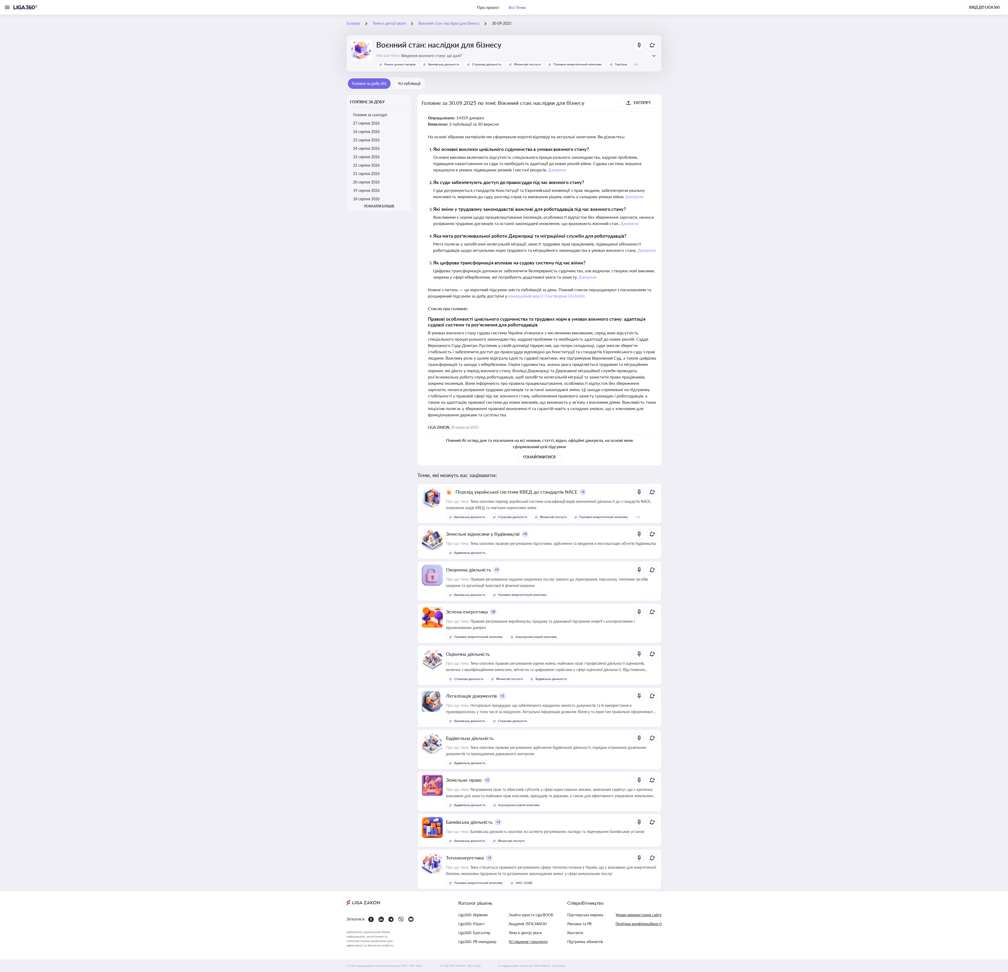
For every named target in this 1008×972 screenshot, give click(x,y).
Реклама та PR (579, 924)
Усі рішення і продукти (528, 941)
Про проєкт (488, 7)
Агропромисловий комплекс (536, 637)
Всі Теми (517, 7)
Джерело (557, 169)
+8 (493, 612)
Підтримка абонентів (585, 941)
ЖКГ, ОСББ (524, 883)
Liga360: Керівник (473, 915)
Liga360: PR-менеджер (477, 941)
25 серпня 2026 (366, 140)
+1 (583, 492)
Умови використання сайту (639, 915)
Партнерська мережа (585, 915)
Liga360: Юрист (471, 924)
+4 (525, 534)
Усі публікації (409, 83)
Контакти (575, 932)
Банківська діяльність (443, 64)
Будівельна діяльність (470, 553)
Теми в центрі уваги (525, 932)
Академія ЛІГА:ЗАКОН (528, 924)
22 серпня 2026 (366, 165)
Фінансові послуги (527, 64)
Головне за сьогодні (370, 114)
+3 (498, 822)
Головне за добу (367, 102)
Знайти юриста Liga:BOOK (531, 915)
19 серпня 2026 (366, 190)
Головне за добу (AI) (369, 83)
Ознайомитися (539, 457)
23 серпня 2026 (366, 157)
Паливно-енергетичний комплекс (577, 64)
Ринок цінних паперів (400, 64)
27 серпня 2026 (366, 123)
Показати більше (379, 206)
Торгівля (621, 64)
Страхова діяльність (486, 64)
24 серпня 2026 (366, 148)
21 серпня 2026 (366, 173)
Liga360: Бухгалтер (474, 932)
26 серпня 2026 (366, 131)
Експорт (642, 102)
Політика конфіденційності (639, 924)
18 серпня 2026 (366, 199)
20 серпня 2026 (366, 182)
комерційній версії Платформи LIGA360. (547, 295)
